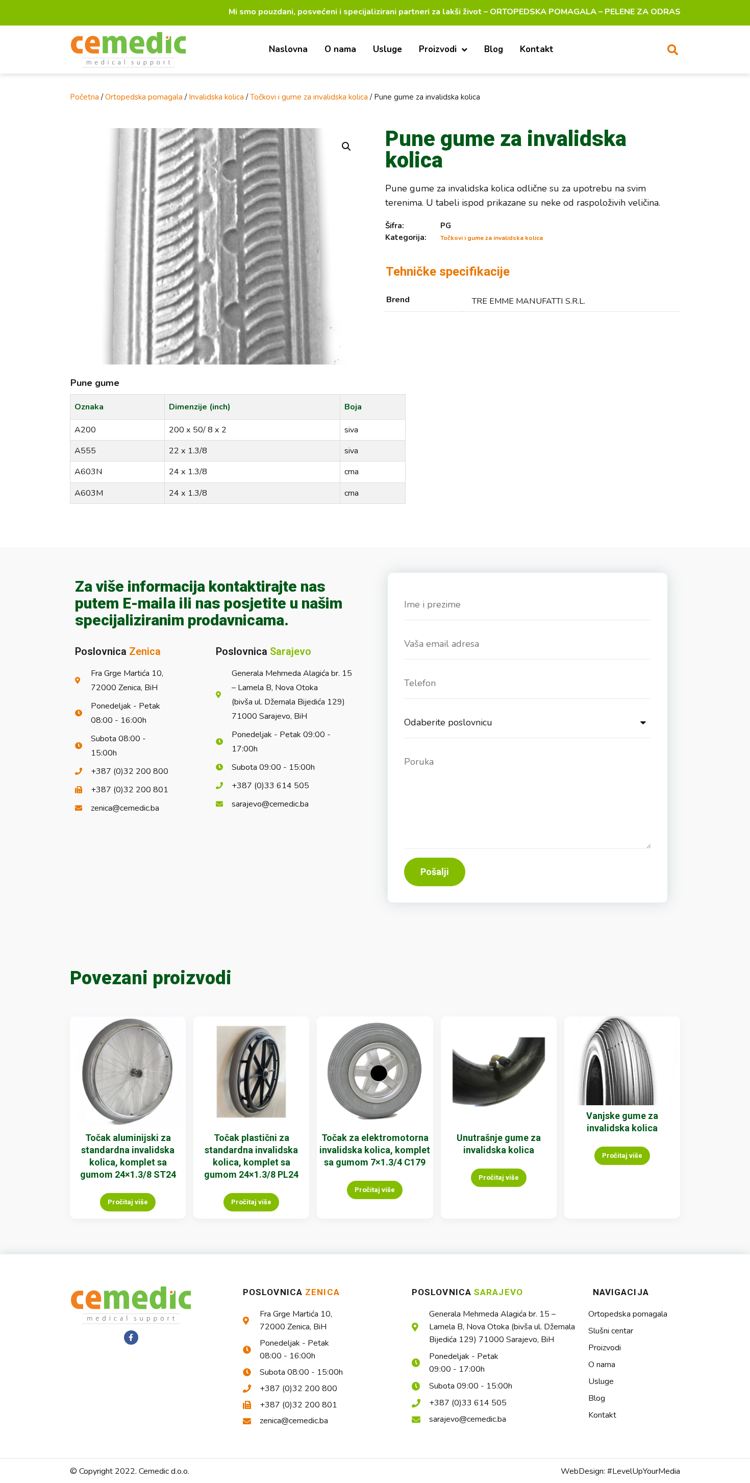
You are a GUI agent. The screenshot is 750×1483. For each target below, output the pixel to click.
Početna (84, 97)
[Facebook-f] (131, 1337)
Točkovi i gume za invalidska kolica (309, 97)
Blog (493, 49)
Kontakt (537, 49)
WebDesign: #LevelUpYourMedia (620, 1471)
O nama (340, 49)
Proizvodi (438, 49)
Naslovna (288, 49)
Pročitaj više (128, 1202)
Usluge (387, 49)
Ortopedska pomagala (144, 97)
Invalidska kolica (216, 97)
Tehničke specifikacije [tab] (448, 271)
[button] (672, 49)
